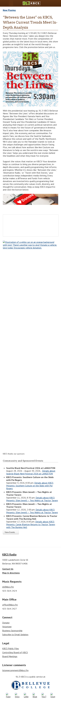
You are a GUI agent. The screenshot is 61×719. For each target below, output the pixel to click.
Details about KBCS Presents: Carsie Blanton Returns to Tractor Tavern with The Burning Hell (30, 524)
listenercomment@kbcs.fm (15, 670)
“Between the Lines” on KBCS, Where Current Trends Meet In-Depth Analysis (30, 22)
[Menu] (11, 3)
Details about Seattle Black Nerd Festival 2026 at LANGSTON (30, 472)
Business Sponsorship (12, 630)
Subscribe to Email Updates (15, 634)
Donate (6, 622)
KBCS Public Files (10, 648)
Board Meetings (9, 656)
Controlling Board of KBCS (15, 652)
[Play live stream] (51, 3)
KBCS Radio (9, 554)
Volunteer (7, 626)
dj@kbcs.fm (8, 586)
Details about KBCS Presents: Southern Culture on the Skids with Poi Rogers (29, 485)
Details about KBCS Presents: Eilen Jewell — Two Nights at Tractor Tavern (32, 499)
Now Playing (9, 10)
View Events (10, 532)
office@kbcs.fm (10, 604)
